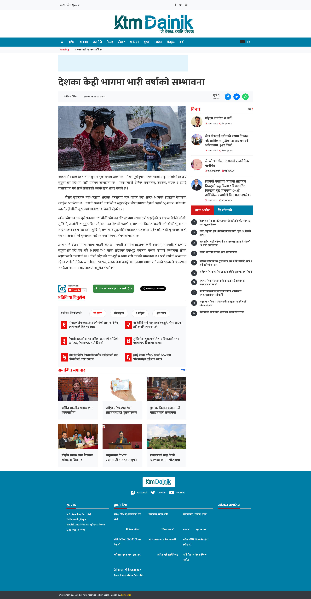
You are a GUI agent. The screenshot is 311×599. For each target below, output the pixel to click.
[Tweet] (236, 96)
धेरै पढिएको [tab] (225, 210)
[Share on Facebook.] (228, 96)
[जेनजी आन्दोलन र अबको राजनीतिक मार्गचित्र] (198, 164)
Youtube (180, 493)
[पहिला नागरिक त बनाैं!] (198, 121)
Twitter (161, 493)
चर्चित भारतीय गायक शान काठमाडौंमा (77, 410)
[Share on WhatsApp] (245, 96)
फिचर (110, 42)
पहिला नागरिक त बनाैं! (218, 118)
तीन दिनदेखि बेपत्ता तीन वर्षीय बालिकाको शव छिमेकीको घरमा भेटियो (93, 357)
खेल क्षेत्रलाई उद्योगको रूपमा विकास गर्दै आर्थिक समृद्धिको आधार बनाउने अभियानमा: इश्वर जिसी (226, 141)
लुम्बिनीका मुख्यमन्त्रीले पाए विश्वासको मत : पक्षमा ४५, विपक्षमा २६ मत (156, 341)
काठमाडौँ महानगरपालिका (90, 50)
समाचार (84, 42)
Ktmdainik (126, 595)
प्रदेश (120, 42)
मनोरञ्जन (134, 42)
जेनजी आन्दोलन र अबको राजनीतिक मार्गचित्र (227, 163)
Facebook (141, 493)
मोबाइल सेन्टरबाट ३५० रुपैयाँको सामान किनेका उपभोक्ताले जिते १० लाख (94, 324)
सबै (183, 370)
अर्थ (181, 42)
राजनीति (97, 42)
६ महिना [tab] (140, 313)
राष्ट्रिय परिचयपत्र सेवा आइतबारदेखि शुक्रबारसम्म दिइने (121, 412)
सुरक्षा (147, 42)
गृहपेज (71, 42)
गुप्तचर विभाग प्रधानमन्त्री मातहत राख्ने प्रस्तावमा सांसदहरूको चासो (165, 412)
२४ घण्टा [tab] (161, 313)
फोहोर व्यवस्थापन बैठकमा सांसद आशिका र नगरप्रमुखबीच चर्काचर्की (77, 460)
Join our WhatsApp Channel (110, 288)
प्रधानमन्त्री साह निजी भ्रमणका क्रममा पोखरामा (165, 458)
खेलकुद (171, 42)
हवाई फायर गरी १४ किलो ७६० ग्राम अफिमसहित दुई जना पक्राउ (152, 357)
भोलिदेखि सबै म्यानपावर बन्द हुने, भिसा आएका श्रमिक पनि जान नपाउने (157, 324)
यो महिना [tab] (119, 313)
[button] (242, 41)
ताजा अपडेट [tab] (202, 210)
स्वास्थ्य (158, 42)
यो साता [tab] (97, 313)
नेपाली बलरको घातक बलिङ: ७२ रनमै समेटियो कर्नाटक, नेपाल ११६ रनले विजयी (93, 341)
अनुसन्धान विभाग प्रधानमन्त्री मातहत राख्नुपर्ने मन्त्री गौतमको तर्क (121, 460)
